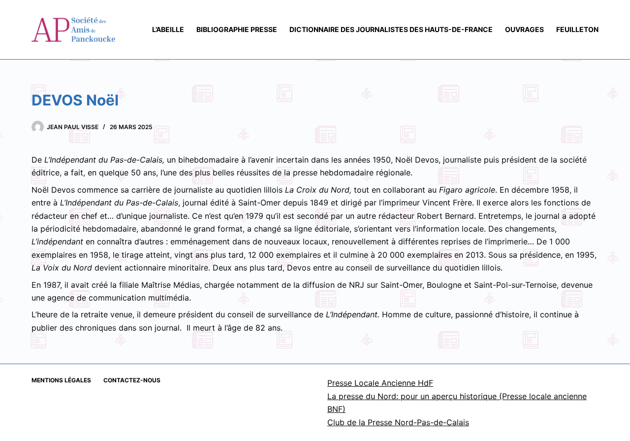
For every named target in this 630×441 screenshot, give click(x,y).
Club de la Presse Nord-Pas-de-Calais (398, 422)
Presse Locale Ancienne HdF (380, 383)
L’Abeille (168, 29)
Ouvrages (524, 29)
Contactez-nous (131, 380)
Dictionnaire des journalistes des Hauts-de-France (391, 29)
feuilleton (577, 29)
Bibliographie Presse (236, 29)
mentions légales (61, 380)
